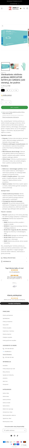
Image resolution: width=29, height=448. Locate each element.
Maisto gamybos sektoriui (9, 415)
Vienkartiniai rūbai (7, 412)
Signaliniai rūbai (7, 418)
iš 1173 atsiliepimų (14, 272)
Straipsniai (5, 384)
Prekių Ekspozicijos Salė (9, 368)
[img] (14, 270)
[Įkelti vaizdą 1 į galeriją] (5, 66)
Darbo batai (6, 396)
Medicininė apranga (8, 409)
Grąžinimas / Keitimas (8, 331)
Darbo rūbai (6, 393)
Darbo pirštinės (7, 399)
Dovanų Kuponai (7, 334)
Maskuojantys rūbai (8, 421)
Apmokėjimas (6, 318)
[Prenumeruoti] (24, 430)
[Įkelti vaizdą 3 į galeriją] (23, 66)
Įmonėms (5, 378)
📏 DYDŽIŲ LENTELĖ (6, 95)
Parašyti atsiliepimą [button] (14, 303)
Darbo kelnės (6, 405)
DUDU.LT (15, 446)
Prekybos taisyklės (7, 337)
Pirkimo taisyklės (7, 328)
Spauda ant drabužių (8, 375)
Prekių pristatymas (7, 321)
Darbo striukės (6, 402)
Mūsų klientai (6, 372)
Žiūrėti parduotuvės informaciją (10, 117)
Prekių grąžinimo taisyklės (9, 340)
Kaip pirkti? (6, 324)
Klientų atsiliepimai (8, 315)
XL (16, 90)
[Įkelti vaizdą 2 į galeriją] (14, 66)
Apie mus (5, 381)
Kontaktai (5, 365)
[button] (1, 8)
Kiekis (2, 99)
